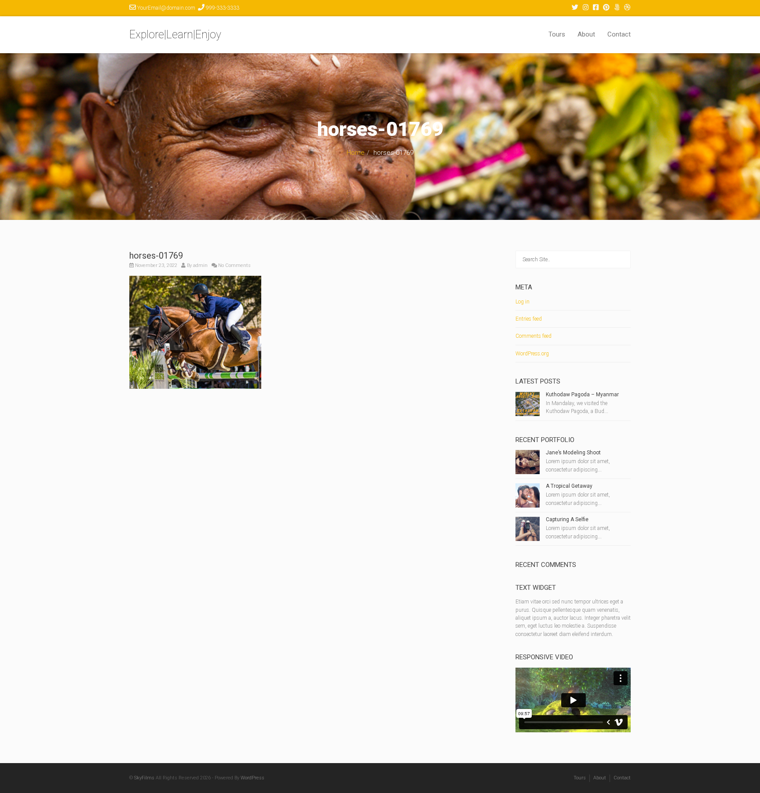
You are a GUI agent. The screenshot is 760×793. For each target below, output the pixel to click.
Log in (522, 302)
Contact (619, 34)
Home (356, 153)
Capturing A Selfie (567, 519)
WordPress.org (532, 354)
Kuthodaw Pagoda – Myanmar (582, 394)
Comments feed (533, 336)
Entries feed (528, 319)
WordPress (252, 778)
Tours (556, 34)
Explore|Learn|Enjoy (175, 34)
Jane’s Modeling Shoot (573, 452)
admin (200, 265)
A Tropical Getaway (569, 486)
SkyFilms (144, 778)
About (586, 34)
